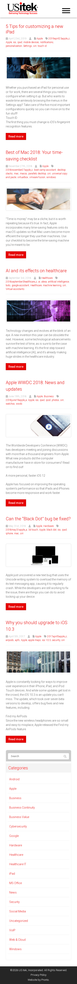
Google (14, 836)
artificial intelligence (58, 281)
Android (14, 779)
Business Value (19, 817)
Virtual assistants (15, 289)
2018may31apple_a (16, 529)
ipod (48, 400)
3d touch (33, 529)
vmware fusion (37, 177)
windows (51, 177)
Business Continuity (22, 807)
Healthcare (47, 278)
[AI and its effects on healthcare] (38, 310)
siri (35, 46)
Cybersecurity (18, 826)
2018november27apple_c (19, 169)
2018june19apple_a (16, 400)
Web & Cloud (17, 939)
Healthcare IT (17, 864)
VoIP (12, 930)
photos (55, 400)
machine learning (52, 285)
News (13, 892)
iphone (9, 533)
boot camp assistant (45, 169)
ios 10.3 (46, 640)
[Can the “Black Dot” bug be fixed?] (38, 555)
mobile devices (31, 42)
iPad (12, 873)
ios (14, 42)
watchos (10, 403)
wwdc (19, 403)
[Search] (65, 756)
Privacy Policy (38, 974)
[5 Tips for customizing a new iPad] (38, 67)
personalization (14, 46)
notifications (46, 42)
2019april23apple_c (59, 38)
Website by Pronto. (38, 979)
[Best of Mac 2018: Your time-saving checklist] (38, 198)
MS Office (15, 883)
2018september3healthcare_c (21, 281)
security (56, 640)
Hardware (48, 526)
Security (14, 902)
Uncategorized (18, 920)
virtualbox (22, 177)
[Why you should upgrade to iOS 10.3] (38, 661)
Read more (15, 136)
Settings (27, 46)
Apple (40, 38)
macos (23, 173)
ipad (19, 42)
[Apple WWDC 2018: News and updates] (38, 425)
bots (8, 285)
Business (49, 396)
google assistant (20, 285)
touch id (42, 46)
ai (39, 281)
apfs (17, 640)
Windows (15, 949)
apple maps (34, 640)
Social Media (17, 911)
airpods (10, 640)
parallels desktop (37, 173)
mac (16, 173)
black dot (51, 529)
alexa (44, 281)
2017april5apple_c (57, 636)
